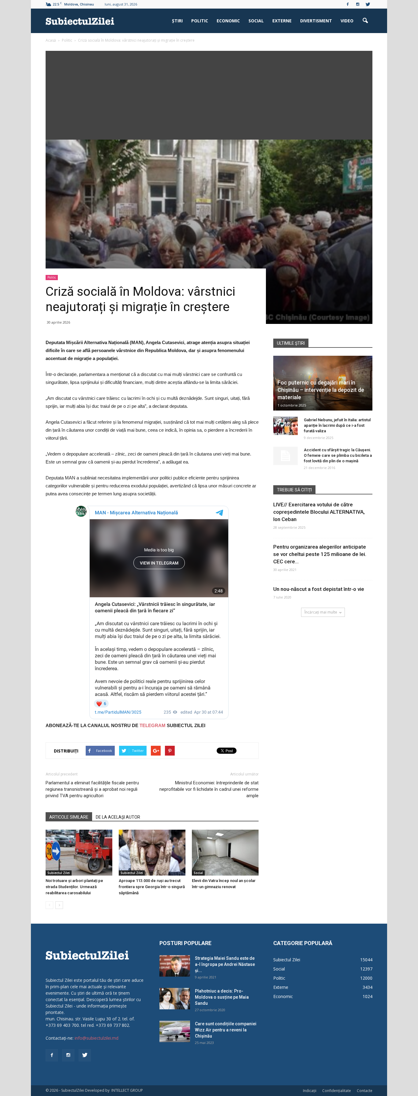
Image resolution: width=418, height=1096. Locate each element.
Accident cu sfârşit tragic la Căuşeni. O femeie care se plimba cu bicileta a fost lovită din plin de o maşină (338, 455)
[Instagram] (357, 4)
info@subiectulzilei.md (96, 1038)
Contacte (364, 1090)
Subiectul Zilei (58, 873)
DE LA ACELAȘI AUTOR (118, 817)
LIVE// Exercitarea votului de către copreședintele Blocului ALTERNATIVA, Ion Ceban (319, 511)
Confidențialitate (336, 1090)
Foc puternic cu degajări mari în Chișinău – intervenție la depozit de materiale (321, 389)
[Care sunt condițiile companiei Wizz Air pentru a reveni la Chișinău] (174, 1031)
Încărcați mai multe (320, 612)
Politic (199, 21)
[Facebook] (347, 4)
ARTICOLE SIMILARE (68, 817)
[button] (365, 20)
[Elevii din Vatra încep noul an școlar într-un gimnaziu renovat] (225, 853)
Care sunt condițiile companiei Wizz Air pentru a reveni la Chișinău (225, 1029)
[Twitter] (367, 4)
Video (347, 21)
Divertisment (316, 21)
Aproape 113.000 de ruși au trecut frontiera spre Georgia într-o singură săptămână (152, 886)
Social (256, 21)
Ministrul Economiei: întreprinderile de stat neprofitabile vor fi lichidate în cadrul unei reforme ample (209, 789)
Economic (228, 21)
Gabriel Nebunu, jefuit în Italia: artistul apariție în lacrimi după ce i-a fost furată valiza (337, 425)
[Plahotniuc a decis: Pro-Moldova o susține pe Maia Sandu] (174, 998)
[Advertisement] (209, 94)
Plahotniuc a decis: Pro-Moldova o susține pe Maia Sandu (222, 997)
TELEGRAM (153, 725)
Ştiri (177, 21)
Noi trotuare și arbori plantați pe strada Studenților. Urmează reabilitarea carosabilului (74, 886)
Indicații (309, 1090)
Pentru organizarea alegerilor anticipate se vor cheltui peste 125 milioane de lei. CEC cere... (319, 554)
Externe (282, 21)
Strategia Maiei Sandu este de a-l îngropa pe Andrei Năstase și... (225, 964)
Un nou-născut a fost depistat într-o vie (318, 589)
